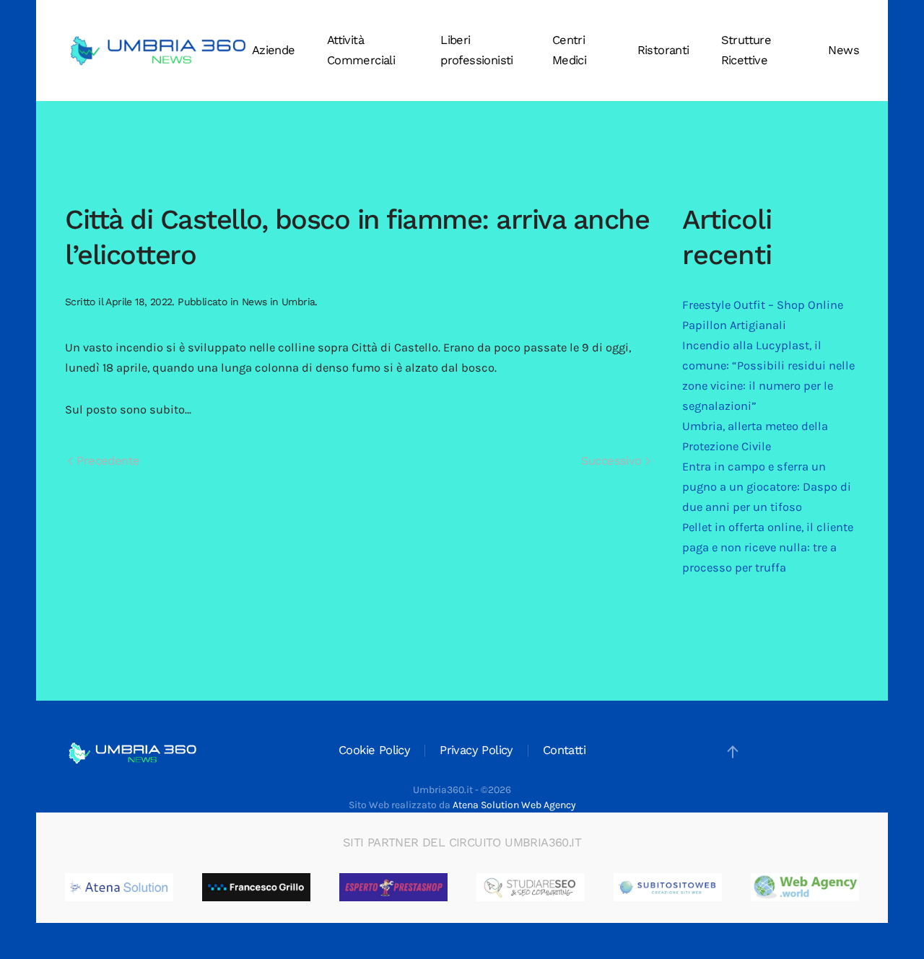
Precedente (106, 461)
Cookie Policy (374, 750)
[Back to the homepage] (158, 50)
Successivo (613, 461)
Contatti (564, 750)
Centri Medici (569, 50)
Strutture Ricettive (746, 50)
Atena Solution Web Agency (514, 805)
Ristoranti (663, 50)
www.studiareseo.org (578, 886)
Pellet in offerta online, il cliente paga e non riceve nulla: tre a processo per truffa (767, 547)
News (843, 50)
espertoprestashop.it (441, 886)
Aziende (273, 50)
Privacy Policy (476, 750)
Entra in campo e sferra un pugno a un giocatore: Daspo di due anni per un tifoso (766, 487)
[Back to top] (732, 752)
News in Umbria (278, 301)
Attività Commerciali (361, 50)
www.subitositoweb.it (718, 886)
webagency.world (843, 886)
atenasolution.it (154, 886)
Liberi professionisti (476, 50)
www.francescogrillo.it (307, 886)
